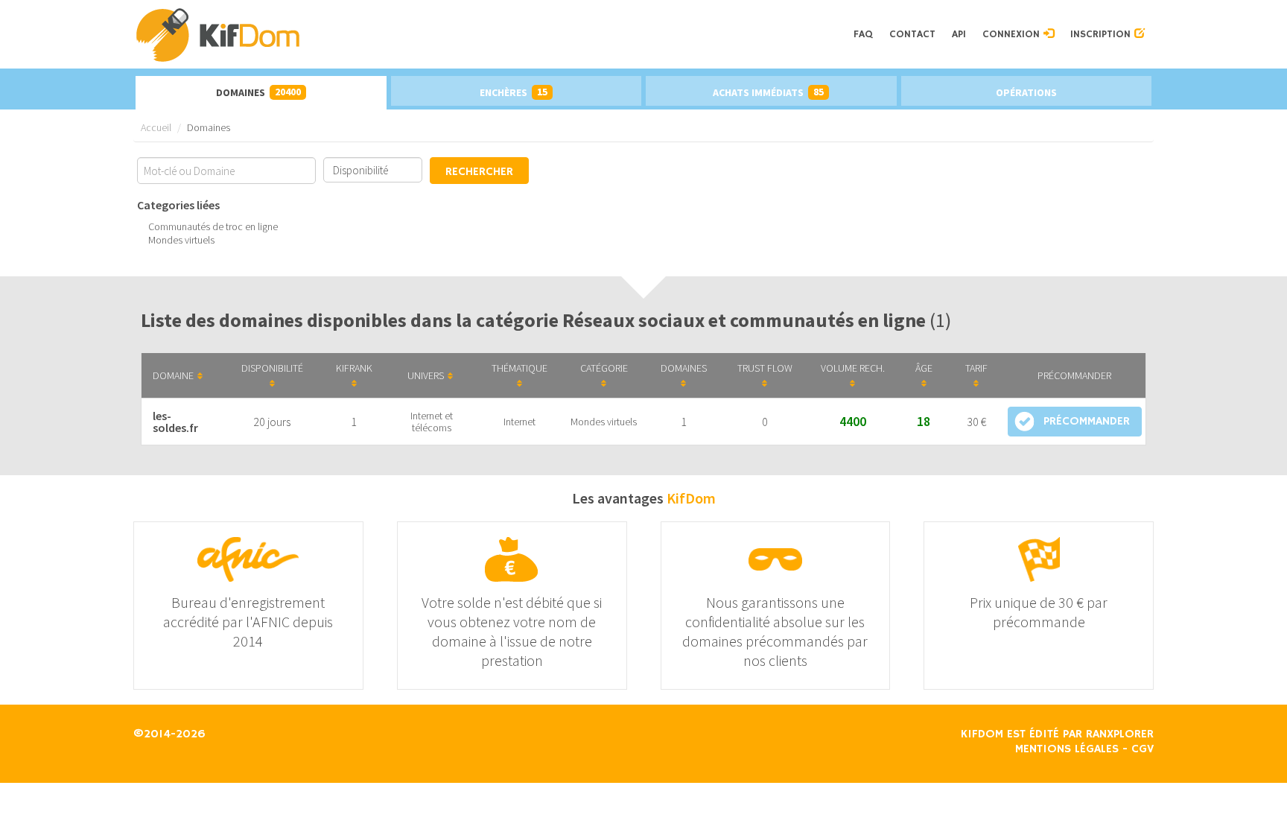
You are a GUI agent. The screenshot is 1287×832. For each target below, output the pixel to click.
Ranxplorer (1120, 734)
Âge (923, 368)
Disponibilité (272, 368)
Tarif (976, 368)
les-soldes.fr (175, 421)
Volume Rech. (853, 368)
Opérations (1026, 92)
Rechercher (479, 172)
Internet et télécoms (431, 421)
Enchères (513, 92)
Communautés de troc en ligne (213, 226)
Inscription (1102, 34)
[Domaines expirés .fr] (489, 34)
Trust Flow (764, 368)
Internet (519, 421)
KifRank (354, 368)
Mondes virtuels (181, 240)
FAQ (863, 34)
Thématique (519, 368)
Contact (912, 34)
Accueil (156, 127)
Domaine (173, 375)
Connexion (1012, 34)
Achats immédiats (768, 92)
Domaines (258, 92)
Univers (425, 375)
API (959, 34)
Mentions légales (1067, 749)
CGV (1142, 749)
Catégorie (604, 368)
